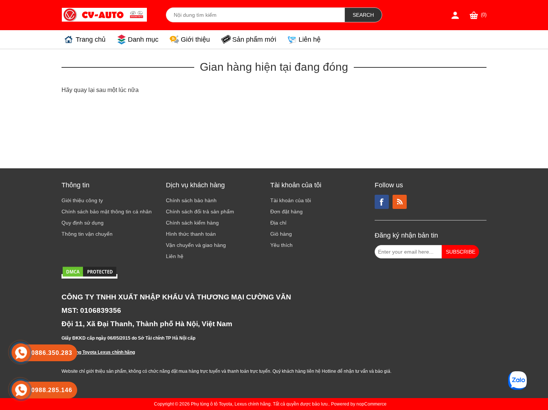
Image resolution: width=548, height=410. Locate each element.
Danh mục (143, 39)
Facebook (382, 202)
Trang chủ (90, 39)
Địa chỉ (278, 223)
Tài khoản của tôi (290, 200)
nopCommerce (371, 404)
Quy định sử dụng (83, 223)
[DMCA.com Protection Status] (89, 276)
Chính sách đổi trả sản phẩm (200, 211)
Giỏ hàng (281, 234)
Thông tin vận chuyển (87, 234)
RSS (400, 202)
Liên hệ (310, 39)
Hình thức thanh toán (191, 234)
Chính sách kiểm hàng (192, 223)
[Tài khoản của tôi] (455, 15)
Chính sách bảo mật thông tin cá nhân (107, 211)
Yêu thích (281, 245)
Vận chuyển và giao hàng (196, 245)
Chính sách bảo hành (191, 200)
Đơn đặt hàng (286, 211)
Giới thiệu (195, 39)
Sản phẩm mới (254, 39)
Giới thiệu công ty (82, 200)
